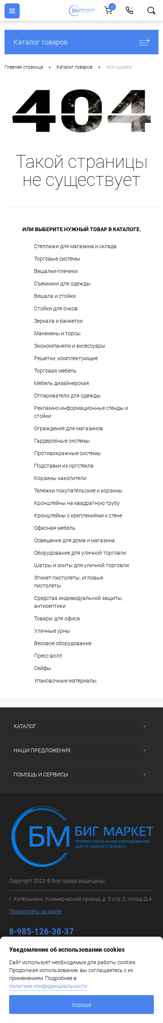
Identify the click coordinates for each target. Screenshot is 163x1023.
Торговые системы (57, 259)
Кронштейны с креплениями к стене (78, 515)
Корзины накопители (60, 478)
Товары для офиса (57, 618)
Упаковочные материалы (65, 681)
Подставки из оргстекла (64, 466)
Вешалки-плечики (56, 271)
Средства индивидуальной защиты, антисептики (78, 602)
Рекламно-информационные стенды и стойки (81, 412)
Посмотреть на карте (35, 911)
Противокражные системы (67, 453)
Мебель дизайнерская (61, 383)
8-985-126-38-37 (41, 931)
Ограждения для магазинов (68, 428)
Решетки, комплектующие (66, 358)
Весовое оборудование (62, 643)
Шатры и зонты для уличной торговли (81, 565)
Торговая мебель (55, 371)
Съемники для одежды (62, 284)
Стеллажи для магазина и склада (75, 246)
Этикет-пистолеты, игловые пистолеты (68, 582)
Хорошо (81, 1005)
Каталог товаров (40, 42)
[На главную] (82, 10)
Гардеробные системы (62, 441)
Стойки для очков (56, 308)
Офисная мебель (54, 528)
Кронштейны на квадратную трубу (77, 503)
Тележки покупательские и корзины (78, 491)
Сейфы (42, 668)
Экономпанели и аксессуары (69, 346)
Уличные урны (52, 631)
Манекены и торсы (57, 333)
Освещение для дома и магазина (74, 540)
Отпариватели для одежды (67, 396)
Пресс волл (48, 656)
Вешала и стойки (55, 296)
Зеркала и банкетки (58, 321)
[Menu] (12, 10)
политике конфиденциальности (48, 986)
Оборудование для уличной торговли (80, 553)
